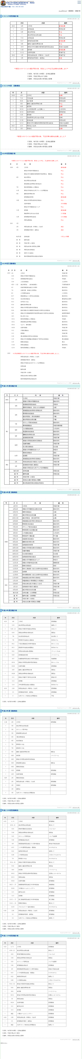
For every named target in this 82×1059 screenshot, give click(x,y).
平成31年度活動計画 (9, 386)
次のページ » (4, 1042)
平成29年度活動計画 (9, 610)
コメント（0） (76, 82)
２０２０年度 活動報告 (11, 86)
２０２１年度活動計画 (10, 16)
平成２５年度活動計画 (10, 936)
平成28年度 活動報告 (9, 711)
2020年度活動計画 (8, 153)
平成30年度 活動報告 (9, 492)
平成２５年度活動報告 (10, 810)
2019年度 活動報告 (9, 263)
